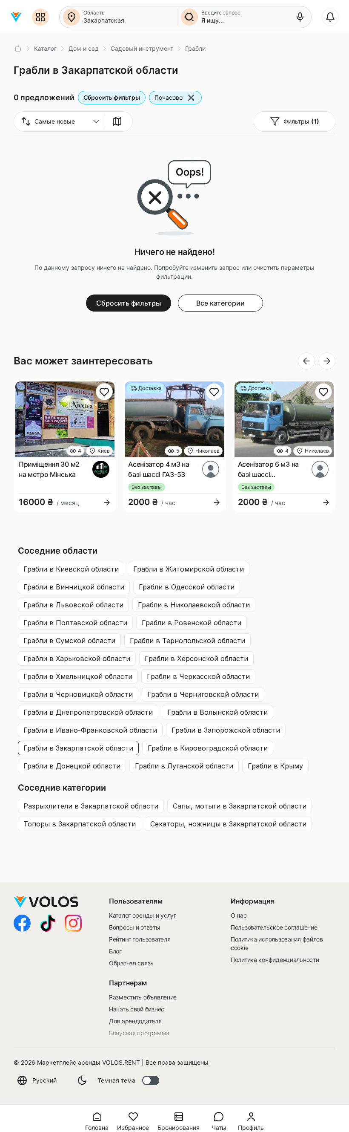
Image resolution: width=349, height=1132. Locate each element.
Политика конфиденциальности (275, 959)
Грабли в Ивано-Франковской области (90, 730)
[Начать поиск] (189, 17)
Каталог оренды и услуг (142, 915)
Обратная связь (131, 963)
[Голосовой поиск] (300, 17)
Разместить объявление (143, 997)
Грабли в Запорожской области (226, 730)
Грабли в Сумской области (69, 640)
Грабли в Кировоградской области (208, 748)
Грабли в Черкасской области (198, 676)
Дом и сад (84, 48)
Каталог (45, 48)
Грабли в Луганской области (184, 766)
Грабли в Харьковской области (76, 658)
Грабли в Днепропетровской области (88, 712)
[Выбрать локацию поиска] (71, 17)
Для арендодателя (135, 1021)
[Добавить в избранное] (104, 391)
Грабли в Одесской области (187, 587)
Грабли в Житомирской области (188, 569)
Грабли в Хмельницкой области (77, 676)
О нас (239, 915)
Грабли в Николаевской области (194, 605)
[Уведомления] (330, 17)
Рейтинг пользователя (139, 939)
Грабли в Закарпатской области (78, 748)
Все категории (220, 303)
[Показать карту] (117, 121)
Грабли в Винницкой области (73, 587)
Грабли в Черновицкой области (78, 694)
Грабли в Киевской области (71, 569)
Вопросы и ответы (134, 927)
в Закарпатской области (90, 806)
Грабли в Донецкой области (71, 766)
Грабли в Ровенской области (191, 622)
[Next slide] (326, 361)
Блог (115, 951)
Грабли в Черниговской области (203, 694)
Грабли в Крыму (275, 766)
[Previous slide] (306, 361)
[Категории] (40, 17)
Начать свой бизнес (136, 1009)
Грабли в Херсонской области (196, 658)
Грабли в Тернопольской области (187, 640)
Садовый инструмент (142, 48)
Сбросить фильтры (111, 97)
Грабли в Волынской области (217, 712)
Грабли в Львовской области (73, 605)
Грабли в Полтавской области (75, 622)
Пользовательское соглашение (274, 927)
